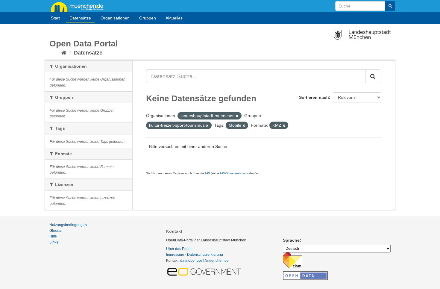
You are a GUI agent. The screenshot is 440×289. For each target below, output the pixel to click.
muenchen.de (79, 7)
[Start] (63, 53)
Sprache (291, 240)
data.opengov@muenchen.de (204, 260)
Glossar (55, 231)
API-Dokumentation (233, 173)
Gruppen (147, 18)
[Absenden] (390, 6)
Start (55, 18)
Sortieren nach (314, 97)
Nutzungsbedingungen (68, 225)
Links (53, 242)
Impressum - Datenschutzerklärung (194, 254)
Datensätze (80, 18)
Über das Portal (179, 249)
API (207, 173)
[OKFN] (305, 274)
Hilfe (53, 236)
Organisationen (115, 18)
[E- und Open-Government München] (205, 271)
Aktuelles (174, 18)
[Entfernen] (237, 116)
